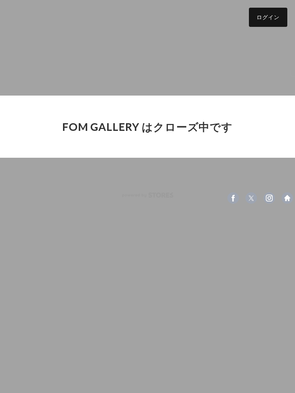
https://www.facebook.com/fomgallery (233, 198)
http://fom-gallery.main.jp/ (287, 198)
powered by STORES (147, 195)
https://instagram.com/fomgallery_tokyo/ (269, 198)
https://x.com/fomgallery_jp (251, 198)
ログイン (268, 17)
